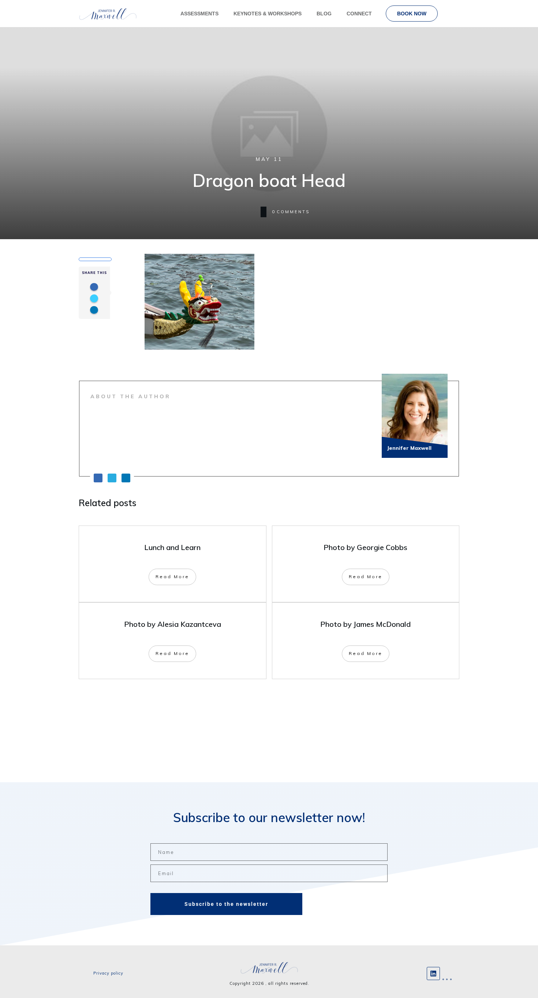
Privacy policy (108, 973)
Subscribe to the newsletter (226, 904)
